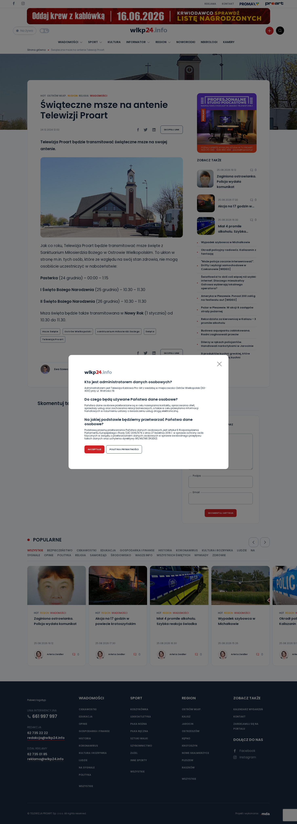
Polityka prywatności (124, 449)
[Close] (219, 364)
